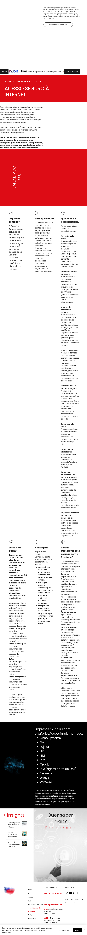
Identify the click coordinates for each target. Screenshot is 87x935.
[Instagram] (66, 893)
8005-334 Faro (49, 913)
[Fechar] (84, 930)
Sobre (30, 897)
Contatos (32, 918)
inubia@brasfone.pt (53, 905)
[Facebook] (77, 893)
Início (30, 894)
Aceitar (77, 930)
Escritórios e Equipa (35, 904)
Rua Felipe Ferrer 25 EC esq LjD (53, 910)
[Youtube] (70, 893)
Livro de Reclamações (73, 903)
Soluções (31, 901)
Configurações (64, 930)
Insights (31, 915)
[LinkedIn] (74, 893)
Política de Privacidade (74, 899)
